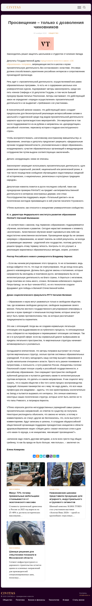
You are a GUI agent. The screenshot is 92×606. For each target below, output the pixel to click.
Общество (53, 33)
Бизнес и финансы (36, 600)
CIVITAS (14, 7)
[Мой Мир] (57, 456)
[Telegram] (44, 456)
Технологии (54, 600)
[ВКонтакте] (34, 456)
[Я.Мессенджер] (41, 456)
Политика (20, 600)
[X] (47, 456)
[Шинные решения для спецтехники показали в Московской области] (26, 533)
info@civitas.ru (84, 595)
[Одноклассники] (37, 456)
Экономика (14, 489)
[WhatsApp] (54, 456)
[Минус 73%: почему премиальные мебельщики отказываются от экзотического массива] (26, 474)
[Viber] (51, 456)
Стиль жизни (78, 600)
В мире (66, 600)
